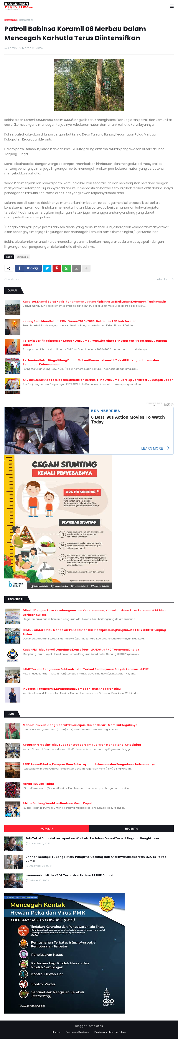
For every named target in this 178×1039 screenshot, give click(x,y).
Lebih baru (14, 279)
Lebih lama (163, 279)
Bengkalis (26, 20)
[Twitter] (47, 268)
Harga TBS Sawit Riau (38, 784)
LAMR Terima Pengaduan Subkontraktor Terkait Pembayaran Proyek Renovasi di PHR (86, 669)
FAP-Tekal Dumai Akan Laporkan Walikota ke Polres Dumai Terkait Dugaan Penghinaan (92, 838)
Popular (46, 829)
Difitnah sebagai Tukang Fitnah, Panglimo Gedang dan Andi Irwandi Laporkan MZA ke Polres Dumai (95, 859)
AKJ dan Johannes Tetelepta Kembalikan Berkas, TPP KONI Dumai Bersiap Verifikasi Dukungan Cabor (98, 380)
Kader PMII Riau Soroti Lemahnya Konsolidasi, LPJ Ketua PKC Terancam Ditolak (81, 649)
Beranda (10, 20)
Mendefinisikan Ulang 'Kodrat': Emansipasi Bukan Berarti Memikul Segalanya (80, 725)
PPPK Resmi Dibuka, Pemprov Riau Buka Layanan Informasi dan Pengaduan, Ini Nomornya (89, 764)
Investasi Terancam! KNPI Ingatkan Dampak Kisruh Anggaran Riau (72, 689)
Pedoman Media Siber (110, 1032)
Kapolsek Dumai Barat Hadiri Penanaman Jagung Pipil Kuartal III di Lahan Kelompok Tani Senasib (94, 301)
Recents (131, 829)
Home (56, 1032)
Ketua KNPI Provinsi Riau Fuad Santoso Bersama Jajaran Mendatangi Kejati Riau (82, 744)
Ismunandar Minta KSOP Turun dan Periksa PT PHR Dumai (68, 875)
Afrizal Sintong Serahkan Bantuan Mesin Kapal (57, 803)
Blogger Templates (89, 1026)
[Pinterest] (57, 268)
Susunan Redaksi (77, 1032)
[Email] (76, 268)
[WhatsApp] (66, 268)
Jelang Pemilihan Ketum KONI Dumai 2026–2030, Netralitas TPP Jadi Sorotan (80, 321)
